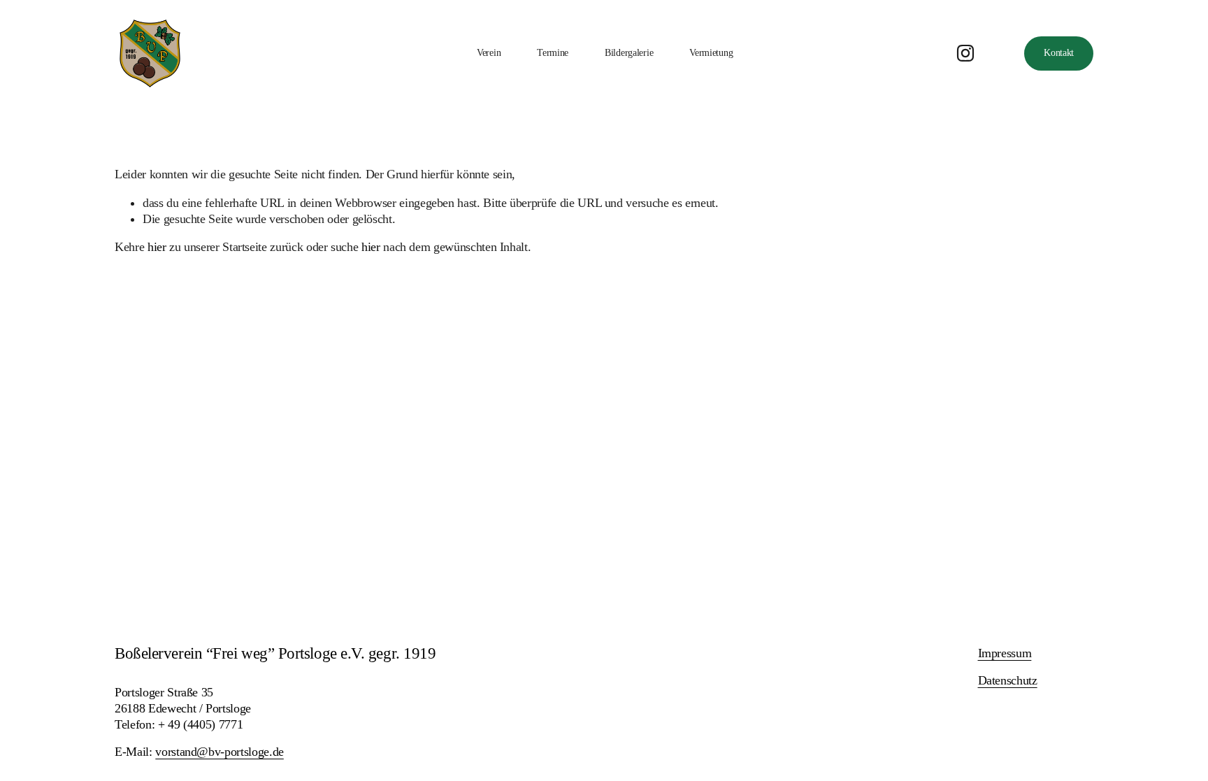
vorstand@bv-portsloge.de (219, 752)
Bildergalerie (629, 53)
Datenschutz (1007, 680)
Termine (552, 53)
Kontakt (1059, 53)
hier (157, 247)
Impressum (1005, 653)
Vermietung (711, 53)
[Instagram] (965, 53)
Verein (489, 53)
